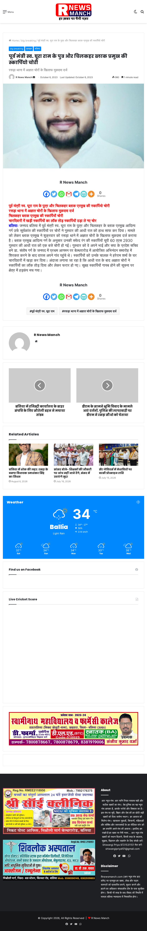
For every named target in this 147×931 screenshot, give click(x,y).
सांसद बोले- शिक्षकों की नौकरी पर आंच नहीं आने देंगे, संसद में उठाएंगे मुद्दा (72, 473)
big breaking (28, 40)
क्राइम (29, 48)
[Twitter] (54, 191)
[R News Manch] (73, 11)
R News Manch (24, 77)
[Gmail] (68, 191)
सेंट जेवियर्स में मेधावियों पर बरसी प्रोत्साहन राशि (115, 471)
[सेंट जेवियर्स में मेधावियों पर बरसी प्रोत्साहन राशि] (118, 455)
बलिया (37, 48)
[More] (91, 191)
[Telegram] (76, 191)
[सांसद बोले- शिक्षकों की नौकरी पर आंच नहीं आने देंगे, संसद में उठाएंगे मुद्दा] (73, 455)
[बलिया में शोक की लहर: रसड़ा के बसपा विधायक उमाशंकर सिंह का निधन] (28, 455)
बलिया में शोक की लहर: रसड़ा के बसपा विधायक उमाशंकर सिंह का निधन (28, 473)
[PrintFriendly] (83, 191)
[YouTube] (124, 856)
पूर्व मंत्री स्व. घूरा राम (43, 311)
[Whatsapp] (61, 191)
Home (15, 40)
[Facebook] (46, 191)
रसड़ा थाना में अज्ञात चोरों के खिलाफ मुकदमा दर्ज (90, 311)
